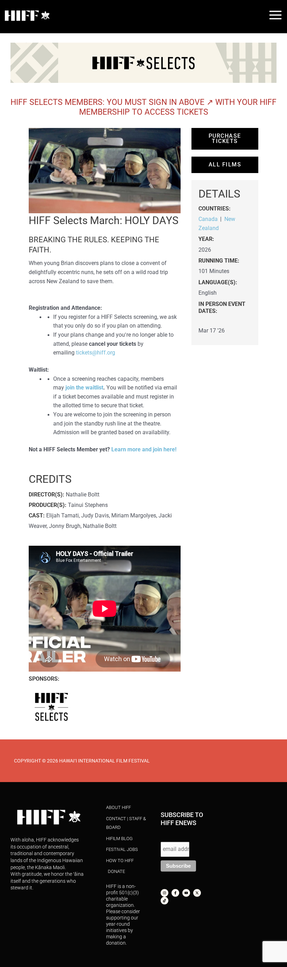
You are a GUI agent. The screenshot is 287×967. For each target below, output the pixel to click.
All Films (225, 165)
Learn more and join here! (143, 449)
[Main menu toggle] (275, 14)
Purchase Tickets (225, 139)
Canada (208, 219)
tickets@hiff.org (95, 353)
